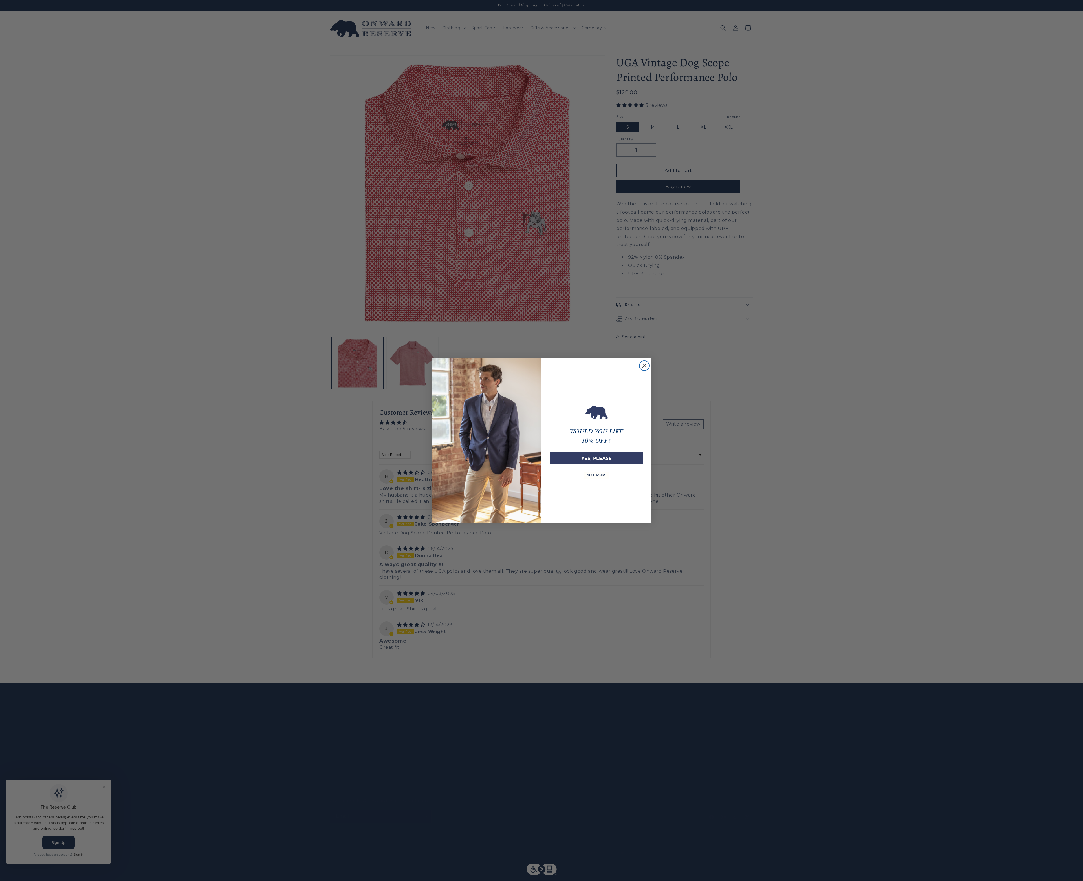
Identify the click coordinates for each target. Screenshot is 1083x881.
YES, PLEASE (596, 458)
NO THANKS (596, 475)
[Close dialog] (644, 366)
